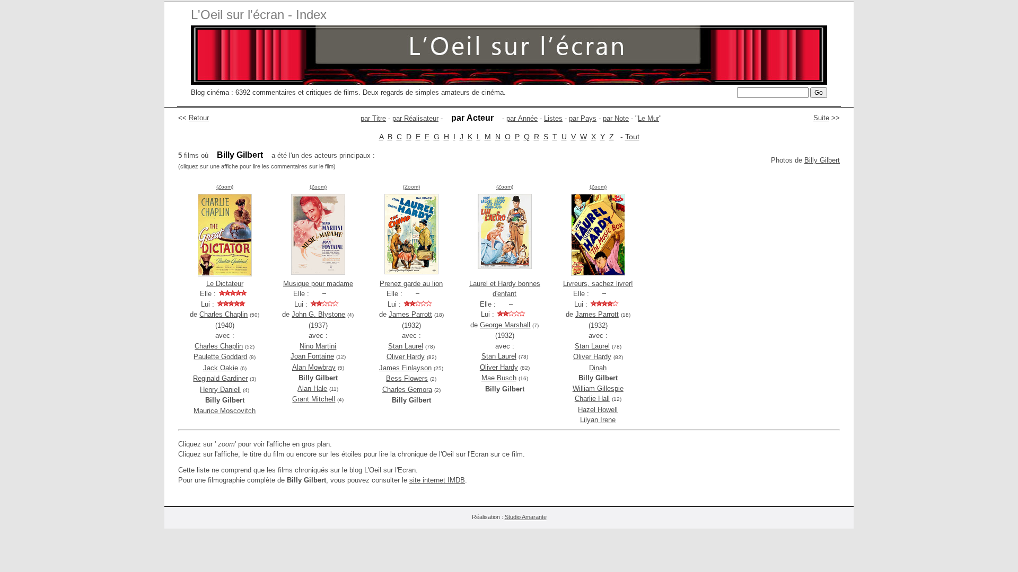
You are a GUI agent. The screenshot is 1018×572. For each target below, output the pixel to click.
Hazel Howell (598, 410)
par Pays (582, 118)
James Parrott (410, 314)
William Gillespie (598, 388)
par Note (616, 118)
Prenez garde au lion (411, 284)
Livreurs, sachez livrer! (598, 284)
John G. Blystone (318, 314)
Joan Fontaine (312, 356)
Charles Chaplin (223, 314)
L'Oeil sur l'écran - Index (259, 14)
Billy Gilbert (822, 160)
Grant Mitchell (313, 399)
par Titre (373, 118)
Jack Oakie (220, 368)
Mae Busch (498, 378)
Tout (632, 136)
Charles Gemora (407, 390)
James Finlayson (405, 368)
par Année (522, 118)
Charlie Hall (592, 399)
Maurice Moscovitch (225, 411)
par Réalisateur (415, 118)
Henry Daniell (220, 390)
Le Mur (648, 118)
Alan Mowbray (314, 367)
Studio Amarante (526, 517)
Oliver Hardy (406, 357)
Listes (553, 118)
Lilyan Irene (598, 420)
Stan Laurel (405, 346)
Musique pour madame (318, 284)
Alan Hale (312, 388)
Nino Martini (318, 346)
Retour (199, 118)
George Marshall (505, 325)
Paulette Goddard (220, 357)
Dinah (598, 368)
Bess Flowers (407, 378)
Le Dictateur (224, 284)
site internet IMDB (437, 480)
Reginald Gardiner (220, 378)
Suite (821, 118)
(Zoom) (224, 187)
